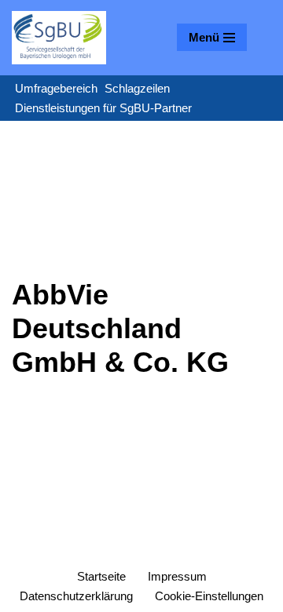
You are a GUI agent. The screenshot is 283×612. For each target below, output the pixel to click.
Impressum (177, 576)
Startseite (101, 576)
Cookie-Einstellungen (209, 596)
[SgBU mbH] (59, 37)
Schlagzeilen (137, 88)
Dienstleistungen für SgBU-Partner (103, 108)
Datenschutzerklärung (76, 596)
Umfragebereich (56, 88)
